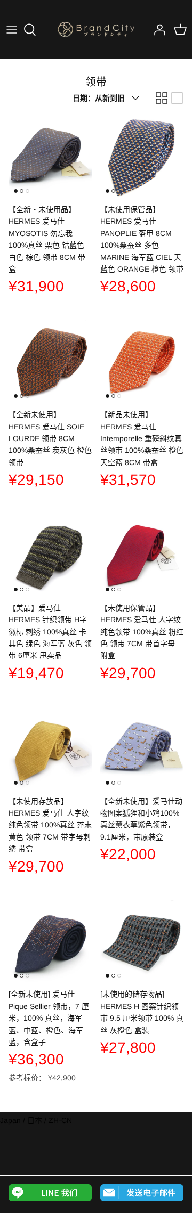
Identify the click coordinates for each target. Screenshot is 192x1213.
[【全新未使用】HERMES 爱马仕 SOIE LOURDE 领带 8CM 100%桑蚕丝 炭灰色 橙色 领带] (50, 361)
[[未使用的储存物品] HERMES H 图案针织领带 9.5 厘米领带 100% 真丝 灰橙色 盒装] (141, 941)
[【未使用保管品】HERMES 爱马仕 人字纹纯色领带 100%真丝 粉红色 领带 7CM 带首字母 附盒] (141, 555)
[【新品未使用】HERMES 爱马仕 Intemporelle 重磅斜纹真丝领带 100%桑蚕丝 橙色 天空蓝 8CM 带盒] (141, 361)
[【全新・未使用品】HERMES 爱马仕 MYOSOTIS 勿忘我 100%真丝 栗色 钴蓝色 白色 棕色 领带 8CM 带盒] (50, 156)
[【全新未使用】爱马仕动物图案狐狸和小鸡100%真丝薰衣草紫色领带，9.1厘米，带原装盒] (141, 748)
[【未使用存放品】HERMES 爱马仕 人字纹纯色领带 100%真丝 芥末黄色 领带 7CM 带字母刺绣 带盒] (50, 748)
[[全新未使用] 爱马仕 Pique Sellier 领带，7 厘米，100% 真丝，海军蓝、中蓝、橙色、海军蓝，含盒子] (50, 941)
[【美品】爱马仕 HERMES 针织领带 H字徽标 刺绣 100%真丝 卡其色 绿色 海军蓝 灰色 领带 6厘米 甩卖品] (50, 555)
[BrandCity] (96, 29)
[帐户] (157, 30)
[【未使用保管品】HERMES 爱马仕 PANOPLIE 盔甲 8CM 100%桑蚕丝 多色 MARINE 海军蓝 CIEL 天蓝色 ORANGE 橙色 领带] (141, 156)
